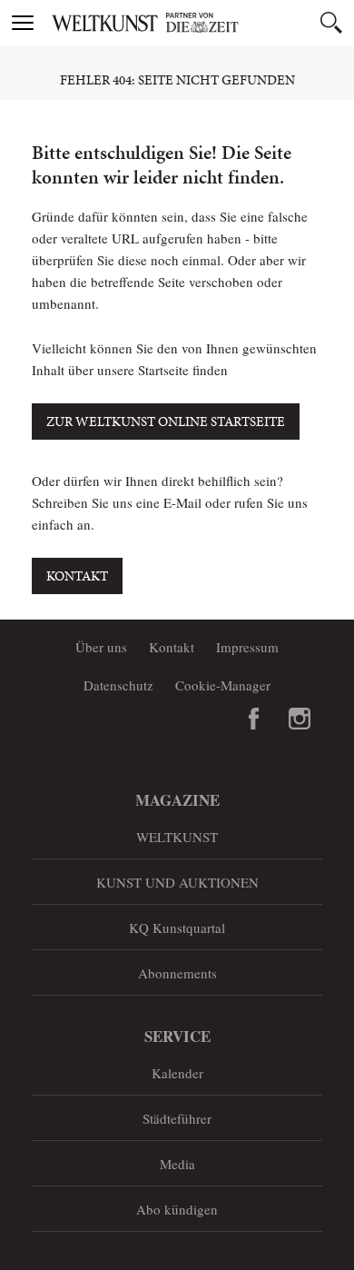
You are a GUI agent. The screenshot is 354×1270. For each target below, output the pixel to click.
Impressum (247, 647)
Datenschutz (118, 685)
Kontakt (77, 576)
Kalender (177, 1073)
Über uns (101, 647)
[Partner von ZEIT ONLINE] (199, 22)
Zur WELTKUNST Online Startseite (165, 421)
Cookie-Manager (222, 685)
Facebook (254, 718)
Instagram (299, 718)
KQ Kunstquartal (177, 927)
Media (177, 1164)
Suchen (331, 22)
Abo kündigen (177, 1209)
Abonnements (177, 973)
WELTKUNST (177, 837)
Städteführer (177, 1118)
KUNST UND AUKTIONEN (177, 882)
